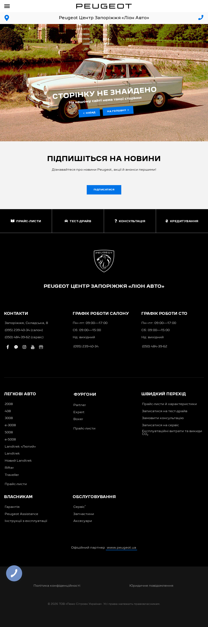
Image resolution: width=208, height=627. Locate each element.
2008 (9, 404)
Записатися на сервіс (160, 425)
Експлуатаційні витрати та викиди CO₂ (172, 433)
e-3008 (10, 425)
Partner (79, 405)
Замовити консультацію (163, 418)
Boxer (78, 419)
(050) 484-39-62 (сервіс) (24, 337)
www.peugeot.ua (121, 547)
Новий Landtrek (18, 460)
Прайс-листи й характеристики (169, 404)
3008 (9, 418)
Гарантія (12, 507)
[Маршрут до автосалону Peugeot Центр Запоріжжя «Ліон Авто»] (7, 18)
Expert (78, 412)
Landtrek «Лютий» (20, 446)
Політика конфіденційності (57, 585)
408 (8, 411)
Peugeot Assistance (21, 514)
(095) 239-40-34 (86, 346)
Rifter (9, 468)
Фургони (85, 394)
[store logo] (104, 6)
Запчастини (83, 514)
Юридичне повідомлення (151, 585)
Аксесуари (82, 521)
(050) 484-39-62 (154, 346)
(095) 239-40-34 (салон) (24, 330)
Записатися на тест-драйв (164, 411)
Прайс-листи (16, 484)
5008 (9, 432)
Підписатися (104, 190)
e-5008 (10, 439)
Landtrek (12, 453)
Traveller (12, 475)
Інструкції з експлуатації (26, 521)
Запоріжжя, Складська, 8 (26, 323)
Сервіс (79, 506)
